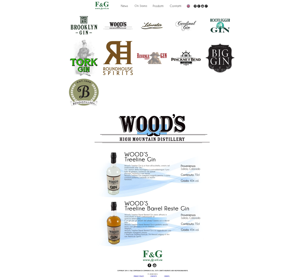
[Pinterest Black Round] (195, 6)
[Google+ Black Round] (206, 6)
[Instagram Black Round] (202, 6)
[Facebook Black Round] (198, 6)
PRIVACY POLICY (142, 276)
